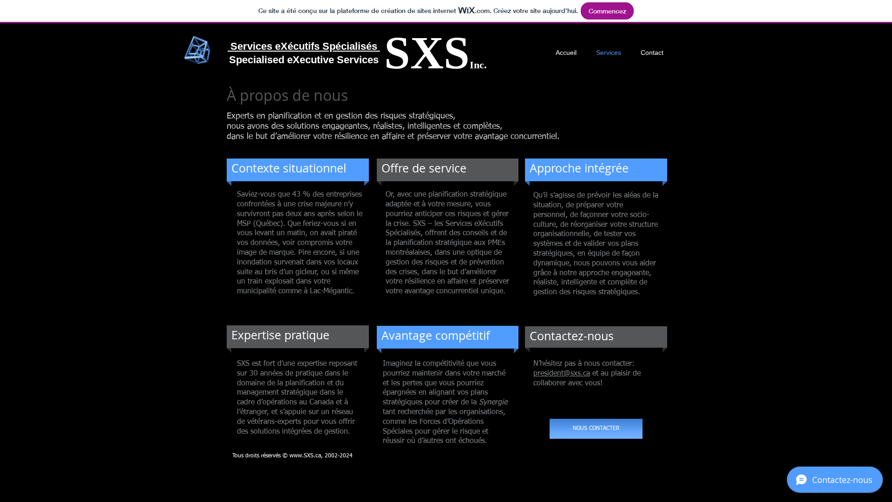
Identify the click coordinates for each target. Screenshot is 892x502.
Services (250, 46)
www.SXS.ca (305, 456)
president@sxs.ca (561, 373)
